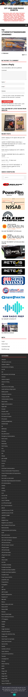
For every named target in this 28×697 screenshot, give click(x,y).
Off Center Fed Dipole (7, 540)
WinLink (3, 661)
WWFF (3, 668)
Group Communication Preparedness (10, 470)
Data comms (4, 401)
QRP (3, 587)
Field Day (4, 441)
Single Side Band (5, 629)
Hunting (3, 490)
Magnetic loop (5, 520)
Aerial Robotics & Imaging (7, 367)
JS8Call (3, 508)
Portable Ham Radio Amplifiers (9, 572)
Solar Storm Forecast (6, 641)
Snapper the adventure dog (8, 634)
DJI (2, 426)
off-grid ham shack (6, 555)
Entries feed (5, 344)
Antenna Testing (5, 381)
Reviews (4, 611)
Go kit (3, 466)
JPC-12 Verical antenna (7, 505)
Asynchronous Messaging (8, 386)
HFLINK (3, 488)
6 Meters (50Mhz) (6, 364)
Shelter (3, 624)
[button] (26, 25)
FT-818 (3, 451)
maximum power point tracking (9, 530)
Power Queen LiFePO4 (7, 577)
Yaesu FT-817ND (5, 681)
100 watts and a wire (6, 362)
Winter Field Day (5, 663)
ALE (2, 372)
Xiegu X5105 (4, 676)
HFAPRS (3, 485)
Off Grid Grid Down (6, 542)
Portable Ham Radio (6, 567)
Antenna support (6, 379)
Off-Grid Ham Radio (6, 552)
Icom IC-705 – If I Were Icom (9, 160)
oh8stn (3, 557)
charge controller (6, 396)
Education (4, 431)
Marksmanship (5, 527)
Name (3, 82)
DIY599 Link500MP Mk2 (7, 421)
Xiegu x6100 (4, 678)
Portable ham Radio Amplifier (8, 569)
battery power (5, 391)
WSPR (3, 666)
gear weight (4, 458)
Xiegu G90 (4, 673)
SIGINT (3, 626)
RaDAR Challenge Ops (7, 594)
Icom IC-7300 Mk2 (5, 500)
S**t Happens (5, 619)
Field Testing (4, 446)
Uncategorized (5, 658)
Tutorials (4, 656)
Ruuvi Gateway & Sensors (8, 616)
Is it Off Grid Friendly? (7, 503)
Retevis (3, 602)
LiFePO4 (3, 518)
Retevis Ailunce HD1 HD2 (7, 604)
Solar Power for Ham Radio (8, 639)
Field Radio (4, 443)
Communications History (7, 399)
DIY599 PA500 (5, 423)
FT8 (2, 453)
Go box (3, 463)
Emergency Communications (8, 436)
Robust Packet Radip (6, 614)
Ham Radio (4, 475)
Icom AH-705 (4, 495)
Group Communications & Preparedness (11, 473)
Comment (4, 70)
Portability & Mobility (6, 564)
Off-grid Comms (5, 547)
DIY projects (4, 419)
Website (4, 91)
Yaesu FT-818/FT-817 (6, 683)
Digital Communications (7, 404)
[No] (26, 691)
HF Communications (6, 483)
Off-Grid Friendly (5, 550)
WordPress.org (5, 349)
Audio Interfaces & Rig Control (9, 389)
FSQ (2, 448)
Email (3, 86)
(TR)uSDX (4, 359)
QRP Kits (4, 589)
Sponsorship (5, 644)
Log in (3, 341)
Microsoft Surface (6, 535)
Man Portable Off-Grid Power (8, 525)
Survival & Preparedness (7, 653)
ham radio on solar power (8, 478)
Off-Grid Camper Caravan (8, 545)
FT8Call (3, 456)
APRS (3, 384)
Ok (14, 694)
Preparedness (5, 582)
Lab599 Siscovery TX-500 (7, 513)
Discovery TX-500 (6, 414)
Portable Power (5, 574)
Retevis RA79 (5, 606)
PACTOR (3, 562)
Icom (3, 493)
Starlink (3, 646)
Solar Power (4, 636)
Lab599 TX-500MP (6, 515)
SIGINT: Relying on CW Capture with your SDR (13, 137)
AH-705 (3, 369)
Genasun (4, 461)
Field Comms (4, 438)
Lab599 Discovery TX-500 (7, 510)
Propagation (4, 584)
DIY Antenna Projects (6, 416)
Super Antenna (5, 651)
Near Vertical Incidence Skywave (9, 537)
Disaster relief (5, 411)
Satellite (3, 621)
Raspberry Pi (5, 597)
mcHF (3, 532)
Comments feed (6, 346)
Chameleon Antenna (6, 394)
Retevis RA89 (5, 609)
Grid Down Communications (8, 468)
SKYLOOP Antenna (6, 631)
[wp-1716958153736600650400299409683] (14, 50)
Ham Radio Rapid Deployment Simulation (11, 480)
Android (3, 377)
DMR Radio (4, 428)
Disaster (4, 409)
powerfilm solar (5, 579)
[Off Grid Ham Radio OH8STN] (14, 4)
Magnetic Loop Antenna (7, 522)
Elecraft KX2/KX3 (5, 433)
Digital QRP (4, 406)
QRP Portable (5, 592)
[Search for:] (14, 177)
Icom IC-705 (4, 498)
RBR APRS (4, 599)
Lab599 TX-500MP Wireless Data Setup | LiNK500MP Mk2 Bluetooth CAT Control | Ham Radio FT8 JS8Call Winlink (14, 143)
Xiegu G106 (4, 671)
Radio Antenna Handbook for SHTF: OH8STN (13, 150)
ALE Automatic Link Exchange (8, 374)
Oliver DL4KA (5, 560)
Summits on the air (6, 649)
